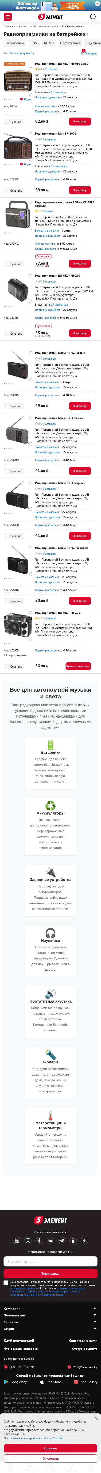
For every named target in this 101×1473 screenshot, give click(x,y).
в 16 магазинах (58, 92)
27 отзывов (50, 69)
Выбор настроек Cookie (19, 1358)
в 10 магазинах (58, 166)
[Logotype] (50, 17)
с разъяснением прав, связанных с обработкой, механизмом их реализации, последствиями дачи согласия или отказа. (47, 1291)
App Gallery (89, 1382)
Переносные (14, 43)
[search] (92, 17)
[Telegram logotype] (62, 1240)
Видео (28, 99)
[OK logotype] (73, 1240)
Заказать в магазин (47, 230)
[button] (5, 100)
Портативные (70, 43)
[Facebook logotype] (39, 1240)
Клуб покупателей (19, 1340)
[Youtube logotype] (16, 1240)
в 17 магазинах (58, 304)
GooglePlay (19, 1382)
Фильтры (90, 53)
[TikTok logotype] (84, 1240)
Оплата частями (45, 106)
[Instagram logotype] (28, 1240)
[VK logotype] (50, 1240)
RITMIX (49, 43)
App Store (54, 1382)
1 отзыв (48, 211)
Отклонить (51, 1458)
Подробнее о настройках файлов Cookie (33, 1438)
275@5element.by (85, 1367)
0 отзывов (49, 139)
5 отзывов (49, 618)
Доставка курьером (47, 97)
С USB (34, 43)
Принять (50, 1448)
